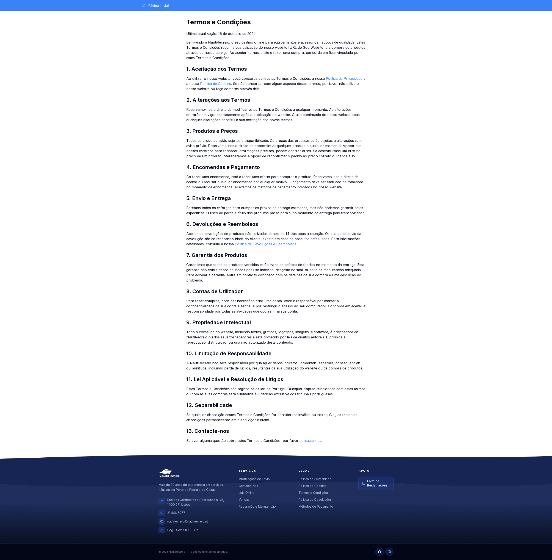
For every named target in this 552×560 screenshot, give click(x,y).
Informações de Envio (254, 479)
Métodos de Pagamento (316, 506)
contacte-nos (310, 440)
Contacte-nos (248, 486)
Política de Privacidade (344, 78)
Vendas (244, 499)
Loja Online (246, 492)
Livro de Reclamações (377, 483)
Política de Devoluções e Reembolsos (265, 244)
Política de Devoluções (315, 499)
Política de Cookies (215, 83)
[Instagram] (389, 552)
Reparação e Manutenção (257, 506)
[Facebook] (379, 552)
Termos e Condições (314, 492)
